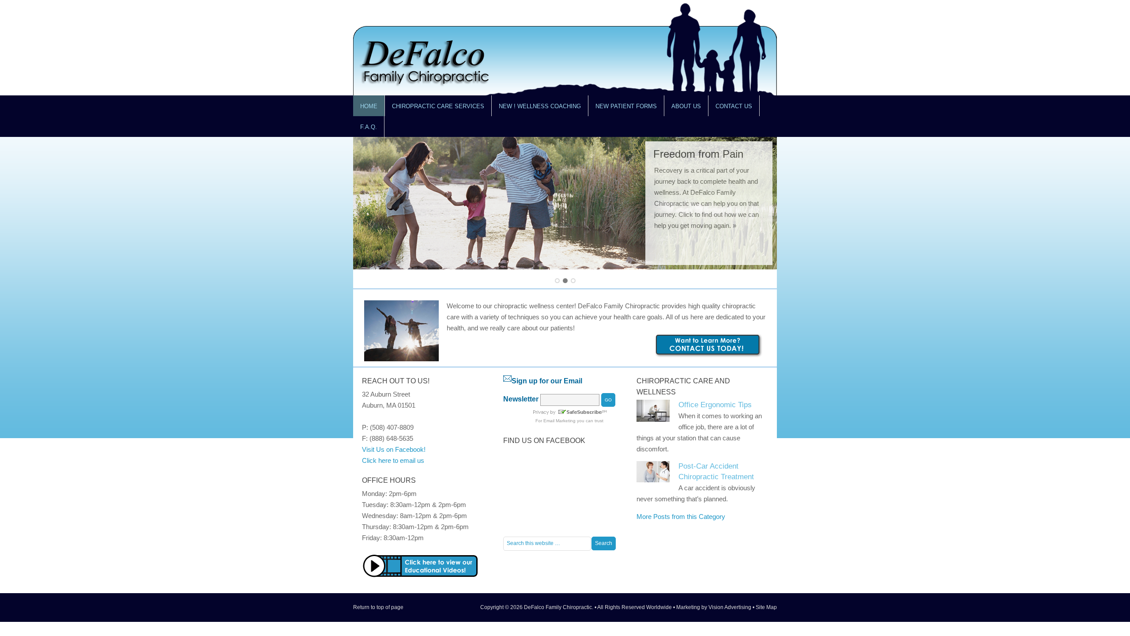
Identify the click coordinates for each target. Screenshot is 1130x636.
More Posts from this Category (681, 516)
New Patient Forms (626, 106)
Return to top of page (378, 607)
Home (368, 106)
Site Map (766, 607)
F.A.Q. (368, 127)
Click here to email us (393, 460)
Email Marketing (559, 420)
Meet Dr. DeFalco (694, 154)
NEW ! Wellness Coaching (540, 106)
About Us (682, 109)
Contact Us (730, 109)
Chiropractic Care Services (434, 109)
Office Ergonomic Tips (715, 405)
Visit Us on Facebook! (394, 449)
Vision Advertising (729, 607)
